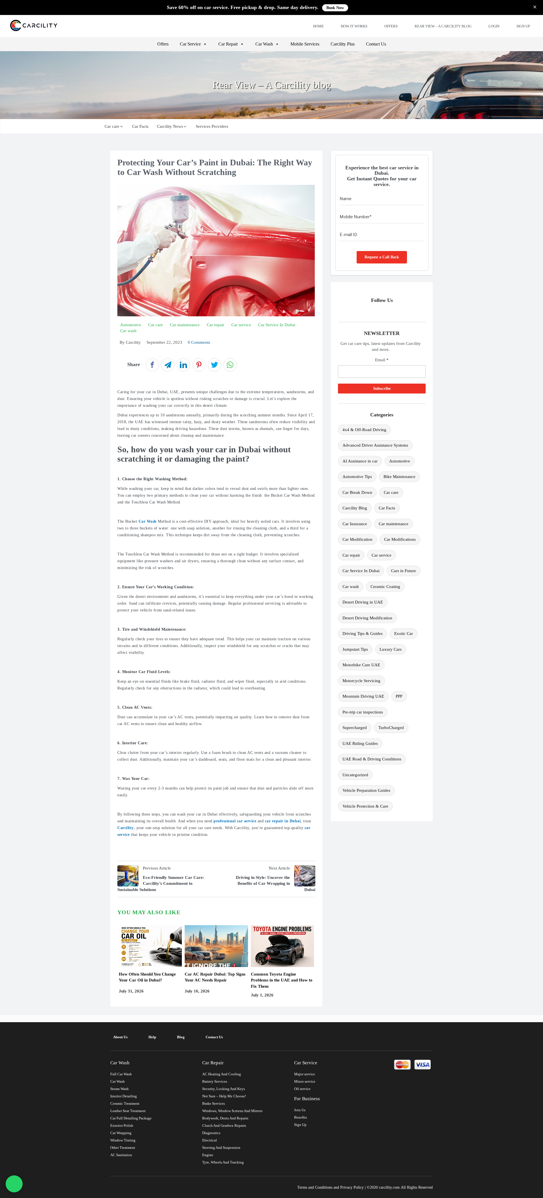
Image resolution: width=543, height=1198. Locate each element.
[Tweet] (214, 364)
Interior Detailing (123, 1096)
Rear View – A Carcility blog (443, 26)
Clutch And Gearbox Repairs (224, 1125)
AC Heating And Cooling (221, 1074)
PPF (399, 696)
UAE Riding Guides (360, 743)
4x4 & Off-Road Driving (364, 429)
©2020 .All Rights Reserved (400, 1187)
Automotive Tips (357, 476)
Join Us (299, 1110)
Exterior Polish (121, 1125)
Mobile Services (304, 44)
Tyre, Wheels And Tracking (223, 1162)
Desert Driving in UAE (362, 602)
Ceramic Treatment (124, 1103)
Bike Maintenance (399, 476)
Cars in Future (403, 570)
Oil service (302, 1089)
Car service (381, 555)
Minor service (304, 1081)
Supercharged (354, 727)
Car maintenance (393, 524)
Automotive (399, 461)
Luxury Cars (391, 649)
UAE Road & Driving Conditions (371, 759)
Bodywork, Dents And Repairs (225, 1118)
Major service (304, 1074)
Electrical (209, 1140)
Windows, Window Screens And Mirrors (232, 1111)
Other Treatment (122, 1147)
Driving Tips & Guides (362, 633)
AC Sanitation (121, 1155)
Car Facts (140, 126)
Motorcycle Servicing (361, 680)
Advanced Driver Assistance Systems (375, 445)
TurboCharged (391, 727)
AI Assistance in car (360, 461)
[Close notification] (534, 7)
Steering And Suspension (221, 1147)
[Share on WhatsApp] (230, 364)
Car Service (190, 44)
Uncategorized (355, 775)
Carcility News (170, 126)
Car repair (351, 555)
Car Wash (264, 44)
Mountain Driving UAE (363, 696)
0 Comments (199, 342)
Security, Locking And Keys (223, 1089)
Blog (181, 1037)
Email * (382, 360)
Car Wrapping (121, 1133)
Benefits (300, 1117)
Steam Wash (119, 1089)
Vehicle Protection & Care (365, 806)
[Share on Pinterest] (198, 364)
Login (493, 26)
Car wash (350, 586)
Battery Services (214, 1081)
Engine (207, 1155)
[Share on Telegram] (167, 364)
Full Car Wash (121, 1074)
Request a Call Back (382, 257)
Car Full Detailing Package (131, 1118)
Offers (391, 26)
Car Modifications (400, 539)
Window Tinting (122, 1140)
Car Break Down (357, 492)
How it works (354, 26)
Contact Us (376, 44)
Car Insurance (354, 524)
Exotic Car (403, 633)
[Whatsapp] (14, 1184)
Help (152, 1037)
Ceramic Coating (385, 586)
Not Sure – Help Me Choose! (224, 1096)
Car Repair (228, 44)
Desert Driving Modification (367, 618)
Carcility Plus (343, 44)
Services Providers (212, 126)
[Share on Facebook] (152, 364)
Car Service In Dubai (361, 570)
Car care (112, 126)
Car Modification (357, 539)
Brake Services (213, 1103)
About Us (120, 1037)
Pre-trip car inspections (362, 712)
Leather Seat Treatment (128, 1111)
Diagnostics (211, 1133)
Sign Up (523, 26)
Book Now (335, 8)
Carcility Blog (354, 508)
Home (318, 26)
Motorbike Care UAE (361, 665)
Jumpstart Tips (355, 649)
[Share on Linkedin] (183, 364)
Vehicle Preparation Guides (366, 790)
